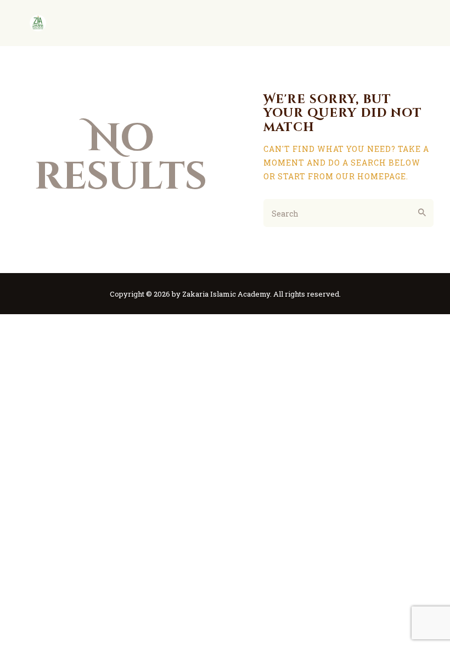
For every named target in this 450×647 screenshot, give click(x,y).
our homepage (371, 176)
